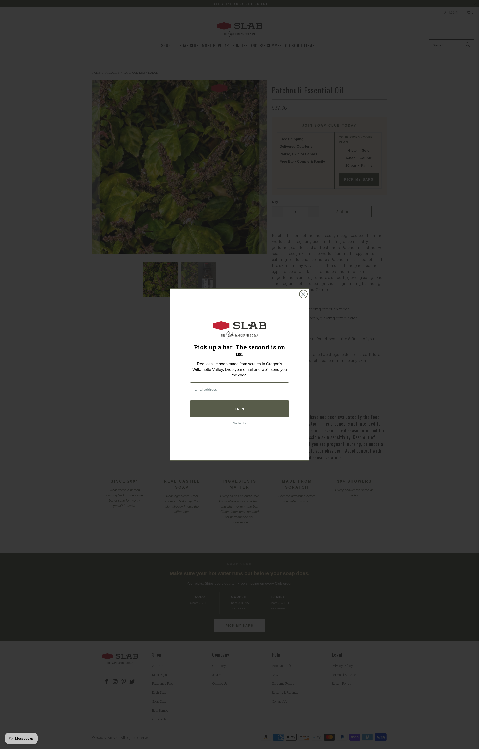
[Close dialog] (303, 294)
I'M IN (239, 409)
